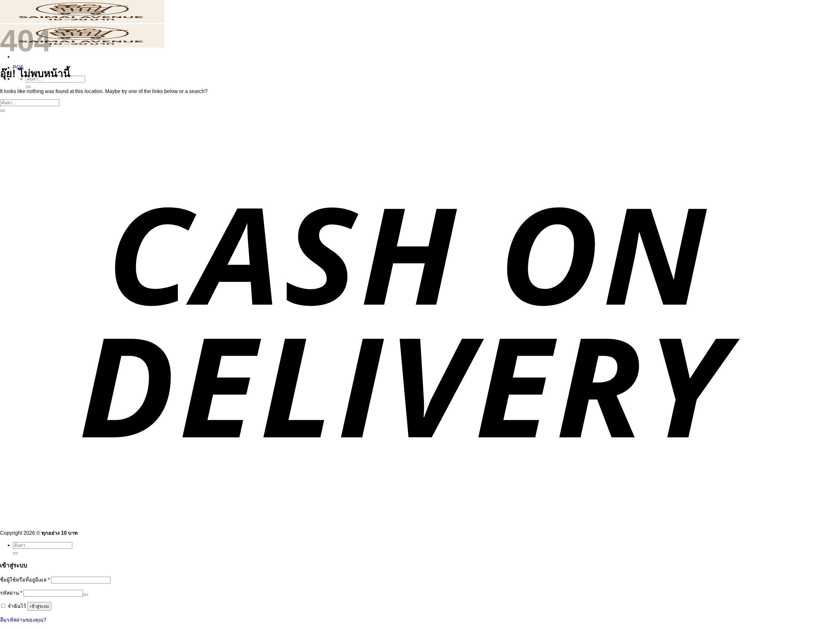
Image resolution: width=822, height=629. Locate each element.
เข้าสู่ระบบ (39, 606)
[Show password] (85, 595)
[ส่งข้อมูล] (28, 87)
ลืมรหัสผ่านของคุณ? (23, 620)
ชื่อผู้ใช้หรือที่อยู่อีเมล (25, 579)
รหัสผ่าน (11, 593)
